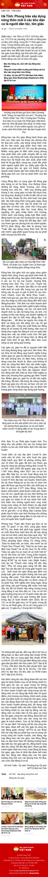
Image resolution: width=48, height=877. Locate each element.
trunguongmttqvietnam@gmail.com (26, 871)
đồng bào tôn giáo (17, 778)
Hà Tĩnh (12, 774)
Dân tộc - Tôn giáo (11, 11)
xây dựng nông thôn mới (27, 774)
